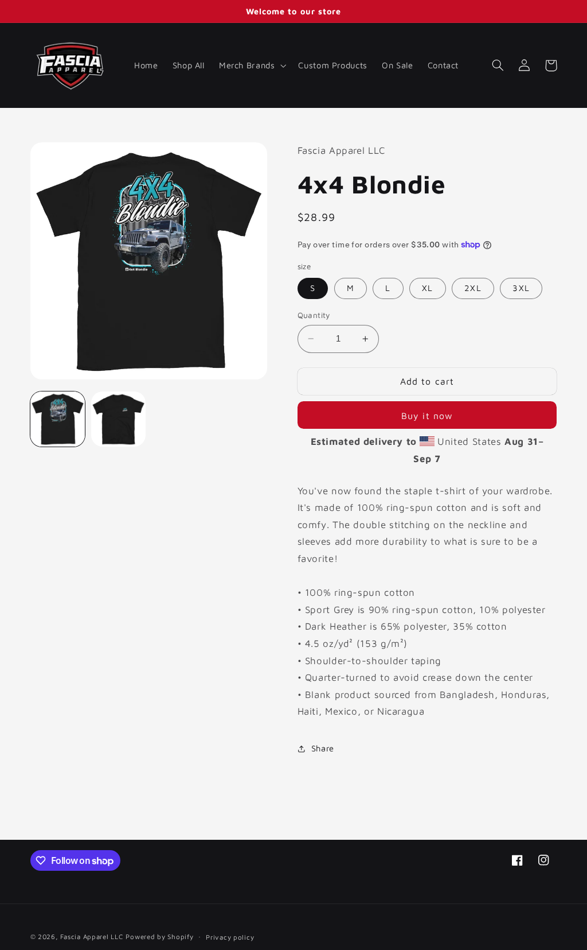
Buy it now (427, 415)
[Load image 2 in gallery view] (118, 419)
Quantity (314, 315)
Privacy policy (230, 937)
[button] (251, 65)
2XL (472, 288)
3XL (520, 288)
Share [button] (322, 748)
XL (427, 288)
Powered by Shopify (159, 936)
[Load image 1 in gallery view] (57, 419)
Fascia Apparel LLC (91, 936)
